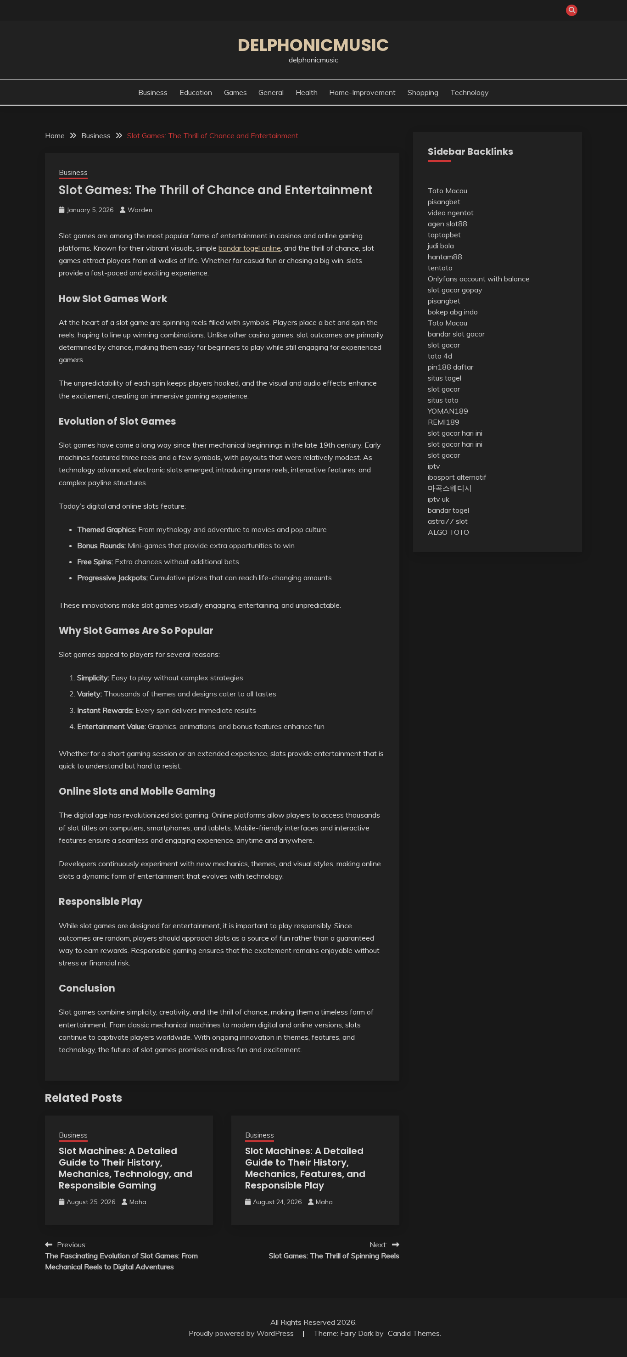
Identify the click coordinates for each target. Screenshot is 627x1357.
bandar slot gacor (456, 333)
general (271, 92)
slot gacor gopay (455, 289)
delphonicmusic (313, 45)
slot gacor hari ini (455, 432)
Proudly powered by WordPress (242, 1333)
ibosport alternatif (457, 477)
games (235, 92)
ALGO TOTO (448, 532)
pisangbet (444, 201)
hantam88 (445, 256)
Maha (137, 1202)
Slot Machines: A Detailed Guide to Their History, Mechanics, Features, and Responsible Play (305, 1168)
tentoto (440, 267)
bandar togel (448, 510)
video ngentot (451, 212)
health (307, 92)
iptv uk (438, 499)
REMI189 (443, 421)
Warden (140, 210)
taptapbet (444, 234)
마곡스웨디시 (450, 488)
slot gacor (444, 344)
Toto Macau (447, 190)
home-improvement (362, 92)
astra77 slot (448, 521)
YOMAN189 (448, 410)
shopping (423, 92)
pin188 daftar (450, 366)
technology (469, 92)
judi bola (441, 245)
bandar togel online (249, 247)
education (195, 92)
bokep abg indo (453, 311)
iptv (434, 466)
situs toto (443, 399)
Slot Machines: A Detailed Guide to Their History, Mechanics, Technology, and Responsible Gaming (125, 1168)
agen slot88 (447, 223)
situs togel (444, 377)
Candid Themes (414, 1333)
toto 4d (440, 355)
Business (153, 92)
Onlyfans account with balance (479, 278)
